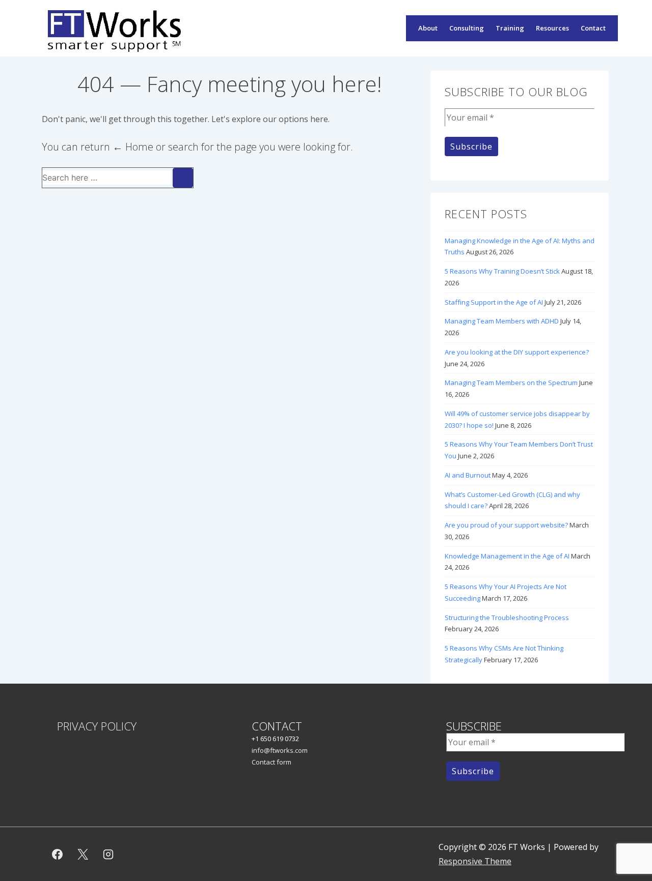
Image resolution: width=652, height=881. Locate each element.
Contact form (271, 762)
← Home (133, 147)
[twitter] (83, 854)
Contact (593, 28)
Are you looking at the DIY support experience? (517, 352)
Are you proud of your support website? (506, 525)
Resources (552, 28)
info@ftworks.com (280, 750)
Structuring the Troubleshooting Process (507, 617)
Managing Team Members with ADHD (502, 321)
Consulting (466, 28)
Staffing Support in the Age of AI (494, 302)
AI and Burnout (468, 475)
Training (510, 28)
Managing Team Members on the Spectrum (511, 382)
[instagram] (108, 854)
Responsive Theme (475, 861)
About (428, 28)
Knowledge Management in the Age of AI (507, 556)
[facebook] (57, 854)
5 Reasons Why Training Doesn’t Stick (502, 271)
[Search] (183, 178)
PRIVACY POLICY (97, 725)
